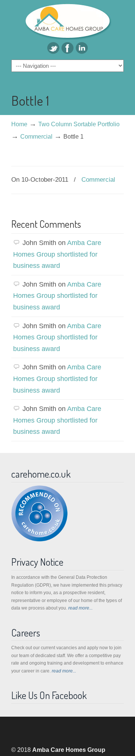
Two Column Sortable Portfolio (79, 124)
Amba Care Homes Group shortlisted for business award (57, 254)
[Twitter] (53, 51)
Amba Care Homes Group (67, 21)
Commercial (36, 136)
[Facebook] (68, 51)
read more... (80, 608)
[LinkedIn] (82, 51)
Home (19, 124)
